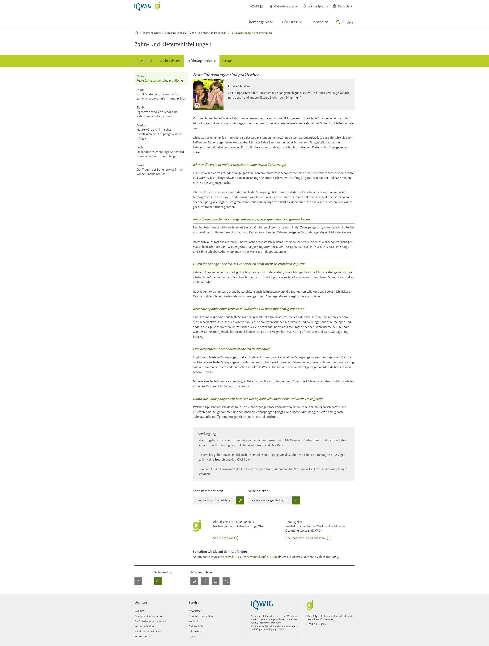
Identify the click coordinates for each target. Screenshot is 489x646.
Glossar (193, 636)
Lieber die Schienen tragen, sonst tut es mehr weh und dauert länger (160, 151)
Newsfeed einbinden (201, 616)
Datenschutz (196, 626)
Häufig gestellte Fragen (147, 631)
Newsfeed (253, 557)
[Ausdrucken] (158, 581)
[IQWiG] (262, 605)
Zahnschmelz (336, 138)
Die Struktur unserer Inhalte (150, 621)
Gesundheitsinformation (148, 616)
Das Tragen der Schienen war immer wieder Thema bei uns (160, 169)
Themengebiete (260, 21)
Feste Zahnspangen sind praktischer (160, 78)
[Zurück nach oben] (351, 596)
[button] (343, 6)
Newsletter (232, 557)
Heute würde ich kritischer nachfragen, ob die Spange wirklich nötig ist (159, 131)
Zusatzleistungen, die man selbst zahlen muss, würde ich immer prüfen (161, 94)
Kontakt (193, 621)
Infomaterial (196, 631)
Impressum (140, 636)
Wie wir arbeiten (144, 626)
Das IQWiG (140, 611)
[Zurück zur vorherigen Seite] (138, 581)
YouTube (272, 557)
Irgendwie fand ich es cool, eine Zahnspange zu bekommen (157, 111)
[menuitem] (145, 61)
